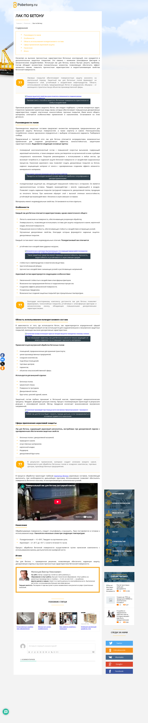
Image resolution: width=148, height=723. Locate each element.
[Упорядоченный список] (40, 652)
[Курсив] (32, 652)
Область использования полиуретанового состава (44, 41)
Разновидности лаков (32, 35)
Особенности (29, 38)
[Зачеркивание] (37, 652)
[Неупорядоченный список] (43, 652)
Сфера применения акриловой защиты (39, 45)
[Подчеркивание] (34, 652)
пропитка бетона (61, 476)
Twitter (119, 643)
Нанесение (28, 48)
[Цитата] (46, 652)
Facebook (119, 671)
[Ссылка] (51, 652)
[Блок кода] (49, 652)
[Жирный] (29, 652)
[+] (57, 652)
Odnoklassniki (119, 650)
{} (54, 652)
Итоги (26, 51)
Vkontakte (119, 657)
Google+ (119, 664)
